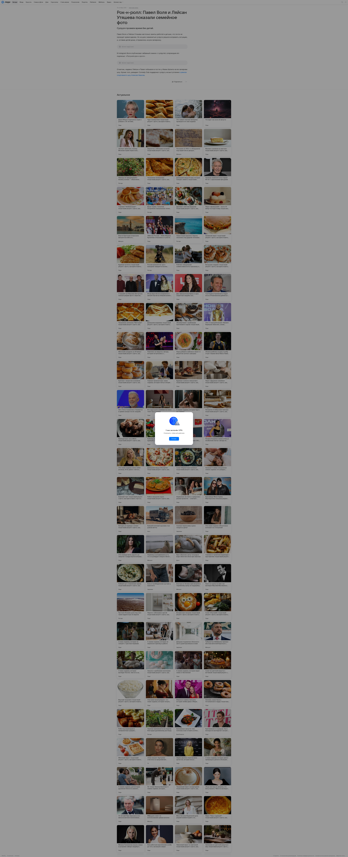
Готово (174, 439)
